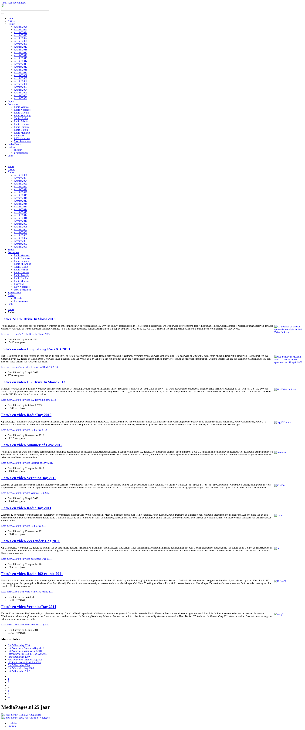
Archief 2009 (20, 75)
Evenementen (21, 152)
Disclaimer (13, 723)
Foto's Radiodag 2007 (19, 671)
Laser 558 (19, 135)
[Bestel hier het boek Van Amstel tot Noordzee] (25, 717)
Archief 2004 (20, 89)
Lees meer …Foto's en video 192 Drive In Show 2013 (28, 399)
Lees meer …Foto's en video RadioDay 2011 (24, 525)
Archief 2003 (20, 92)
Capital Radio (21, 118)
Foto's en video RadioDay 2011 (26, 508)
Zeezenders (13, 104)
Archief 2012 (20, 66)
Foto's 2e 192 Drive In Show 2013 (28, 319)
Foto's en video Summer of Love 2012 (31, 445)
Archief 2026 (20, 26)
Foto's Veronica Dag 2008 (21, 668)
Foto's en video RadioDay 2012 (26, 415)
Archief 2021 (20, 41)
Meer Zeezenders (22, 141)
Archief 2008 (20, 78)
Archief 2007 (20, 81)
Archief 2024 (20, 32)
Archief (11, 23)
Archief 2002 (20, 95)
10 (9, 696)
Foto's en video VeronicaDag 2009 (25, 659)
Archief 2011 (20, 69)
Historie (18, 150)
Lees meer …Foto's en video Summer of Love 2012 (27, 462)
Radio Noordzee (22, 109)
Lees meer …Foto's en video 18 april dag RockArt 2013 (29, 367)
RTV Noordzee (22, 138)
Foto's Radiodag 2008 (19, 665)
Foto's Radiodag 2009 (19, 656)
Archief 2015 (20, 58)
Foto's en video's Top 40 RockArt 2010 (27, 653)
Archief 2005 (20, 86)
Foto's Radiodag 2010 (19, 645)
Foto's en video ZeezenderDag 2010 (26, 648)
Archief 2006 (20, 84)
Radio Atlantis (21, 121)
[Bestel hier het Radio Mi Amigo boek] (21, 714)
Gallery (11, 147)
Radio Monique (22, 132)
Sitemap (12, 726)
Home (11, 18)
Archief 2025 (20, 29)
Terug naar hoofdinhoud (13, 2)
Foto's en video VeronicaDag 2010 (25, 651)
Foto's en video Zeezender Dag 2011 (30, 541)
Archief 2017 (20, 52)
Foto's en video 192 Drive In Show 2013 (33, 382)
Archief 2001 (20, 98)
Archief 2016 (20, 55)
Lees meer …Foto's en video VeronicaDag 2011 (25, 624)
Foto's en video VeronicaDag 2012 (28, 478)
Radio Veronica (22, 107)
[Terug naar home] (25, 9)
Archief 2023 (20, 35)
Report (11, 101)
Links (10, 155)
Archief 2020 (20, 44)
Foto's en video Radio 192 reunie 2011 (32, 574)
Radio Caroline (21, 112)
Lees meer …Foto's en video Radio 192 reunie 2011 (27, 591)
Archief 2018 (20, 49)
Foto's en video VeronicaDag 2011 (28, 607)
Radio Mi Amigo (22, 115)
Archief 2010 (20, 72)
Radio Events (14, 144)
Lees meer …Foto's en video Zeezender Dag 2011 (26, 558)
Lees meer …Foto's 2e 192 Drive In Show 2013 (25, 334)
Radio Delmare (21, 124)
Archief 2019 (20, 46)
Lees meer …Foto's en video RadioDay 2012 (24, 430)
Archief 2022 (20, 38)
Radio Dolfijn (21, 129)
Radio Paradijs (21, 127)
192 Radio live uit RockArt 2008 (24, 662)
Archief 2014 (20, 61)
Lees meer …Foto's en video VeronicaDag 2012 (25, 493)
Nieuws (11, 21)
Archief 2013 (20, 64)
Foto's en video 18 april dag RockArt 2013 (35, 349)
